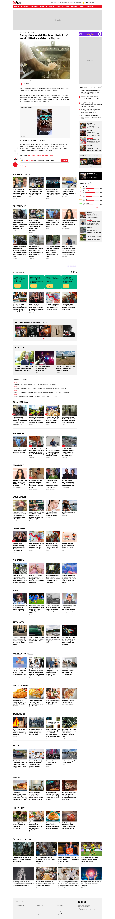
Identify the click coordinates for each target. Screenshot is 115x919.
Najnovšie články (20, 380)
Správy (16, 372)
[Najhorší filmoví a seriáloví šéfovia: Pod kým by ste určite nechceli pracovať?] (69, 662)
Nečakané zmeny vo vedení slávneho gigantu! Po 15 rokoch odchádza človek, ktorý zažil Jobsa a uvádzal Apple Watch (53, 452)
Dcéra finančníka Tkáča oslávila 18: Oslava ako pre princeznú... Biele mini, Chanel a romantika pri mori (36, 484)
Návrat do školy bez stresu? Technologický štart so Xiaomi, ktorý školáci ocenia (68, 546)
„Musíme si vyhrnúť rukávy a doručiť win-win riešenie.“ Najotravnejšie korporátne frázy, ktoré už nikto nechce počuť (36, 672)
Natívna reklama (40, 915)
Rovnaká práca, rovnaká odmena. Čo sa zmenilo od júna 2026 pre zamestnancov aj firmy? (19, 671)
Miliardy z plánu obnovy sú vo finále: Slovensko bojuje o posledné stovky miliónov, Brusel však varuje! (69, 578)
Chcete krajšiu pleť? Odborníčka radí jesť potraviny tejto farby (51, 513)
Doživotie (45, 156)
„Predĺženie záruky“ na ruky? (68, 513)
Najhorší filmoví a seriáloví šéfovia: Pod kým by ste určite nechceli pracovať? (68, 671)
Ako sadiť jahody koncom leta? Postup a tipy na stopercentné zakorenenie (20, 825)
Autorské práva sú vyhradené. (84, 906)
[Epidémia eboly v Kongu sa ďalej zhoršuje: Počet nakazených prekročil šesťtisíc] (20, 441)
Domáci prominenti (16, 487)
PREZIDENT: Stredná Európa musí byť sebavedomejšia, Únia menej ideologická (24, 368)
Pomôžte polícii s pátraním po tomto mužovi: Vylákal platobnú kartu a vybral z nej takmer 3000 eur (20, 420)
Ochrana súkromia (20, 907)
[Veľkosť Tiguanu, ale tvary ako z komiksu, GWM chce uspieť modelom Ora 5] (36, 630)
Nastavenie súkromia (20, 909)
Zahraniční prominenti (50, 489)
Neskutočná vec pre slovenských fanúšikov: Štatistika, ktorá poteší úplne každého (68, 306)
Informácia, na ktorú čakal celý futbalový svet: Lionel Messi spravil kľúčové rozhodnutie (20, 608)
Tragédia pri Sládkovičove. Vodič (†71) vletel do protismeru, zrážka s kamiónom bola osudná (20, 764)
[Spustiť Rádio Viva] (90, 33)
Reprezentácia (15, 612)
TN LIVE (16, 745)
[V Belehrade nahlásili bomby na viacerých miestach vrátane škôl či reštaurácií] (69, 182)
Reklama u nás (40, 905)
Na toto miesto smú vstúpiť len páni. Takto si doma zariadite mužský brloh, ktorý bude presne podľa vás (52, 796)
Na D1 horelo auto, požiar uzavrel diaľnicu (69, 762)
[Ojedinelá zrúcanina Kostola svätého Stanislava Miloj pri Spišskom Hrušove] (65, 358)
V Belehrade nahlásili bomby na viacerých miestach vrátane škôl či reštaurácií (69, 192)
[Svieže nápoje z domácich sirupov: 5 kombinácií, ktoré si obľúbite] (53, 693)
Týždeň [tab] (99, 87)
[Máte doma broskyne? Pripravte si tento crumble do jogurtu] (69, 693)
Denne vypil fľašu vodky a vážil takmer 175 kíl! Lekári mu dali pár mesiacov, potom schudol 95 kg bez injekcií (36, 515)
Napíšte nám (18, 913)
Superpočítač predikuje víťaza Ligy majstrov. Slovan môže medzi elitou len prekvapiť (35, 763)
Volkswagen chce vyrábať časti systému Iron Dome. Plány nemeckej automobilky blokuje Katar (69, 732)
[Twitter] (85, 902)
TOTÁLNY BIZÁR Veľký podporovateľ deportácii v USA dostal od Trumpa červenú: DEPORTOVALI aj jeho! (41, 392)
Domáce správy (20, 402)
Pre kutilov (19, 808)
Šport (42, 7)
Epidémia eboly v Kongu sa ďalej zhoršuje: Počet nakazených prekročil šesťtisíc (35, 384)
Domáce (16, 7)
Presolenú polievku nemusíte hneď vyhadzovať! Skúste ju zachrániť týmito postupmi (35, 826)
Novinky (31, 642)
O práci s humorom (33, 677)
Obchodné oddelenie (62, 909)
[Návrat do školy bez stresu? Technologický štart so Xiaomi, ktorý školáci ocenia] (69, 536)
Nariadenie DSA (19, 915)
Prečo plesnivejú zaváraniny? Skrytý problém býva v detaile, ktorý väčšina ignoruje (68, 825)
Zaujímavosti (50, 7)
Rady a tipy (48, 705)
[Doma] (80, 199)
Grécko (51, 156)
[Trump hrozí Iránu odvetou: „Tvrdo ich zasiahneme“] (53, 754)
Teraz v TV (82, 183)
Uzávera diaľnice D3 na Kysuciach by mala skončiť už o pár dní (53, 639)
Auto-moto (18, 622)
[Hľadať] (100, 6)
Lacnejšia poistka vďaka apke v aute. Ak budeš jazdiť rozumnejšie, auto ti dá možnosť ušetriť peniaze (20, 640)
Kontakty (60, 902)
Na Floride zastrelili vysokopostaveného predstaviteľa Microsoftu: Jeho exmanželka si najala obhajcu (20, 193)
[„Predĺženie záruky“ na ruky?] (69, 505)
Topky (29, 32)
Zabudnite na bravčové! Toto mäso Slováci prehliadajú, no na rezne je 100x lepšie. (36, 703)
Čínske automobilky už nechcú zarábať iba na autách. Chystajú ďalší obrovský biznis (35, 731)
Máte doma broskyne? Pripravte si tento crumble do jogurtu (68, 702)
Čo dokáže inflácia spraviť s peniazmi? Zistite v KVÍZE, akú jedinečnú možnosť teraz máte (53, 306)
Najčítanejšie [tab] (85, 87)
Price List (39, 913)
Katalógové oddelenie (62, 911)
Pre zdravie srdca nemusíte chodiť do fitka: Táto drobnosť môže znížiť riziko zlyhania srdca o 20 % (20, 515)
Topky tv (74, 7)
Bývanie (16, 777)
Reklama (39, 902)
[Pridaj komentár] (15, 148)
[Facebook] (79, 902)
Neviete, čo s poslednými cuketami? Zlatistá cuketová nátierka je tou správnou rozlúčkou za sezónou (53, 826)
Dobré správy (20, 528)
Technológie (19, 714)
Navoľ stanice (81, 208)
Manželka (38, 156)
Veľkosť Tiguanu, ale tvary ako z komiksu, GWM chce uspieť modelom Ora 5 (36, 639)
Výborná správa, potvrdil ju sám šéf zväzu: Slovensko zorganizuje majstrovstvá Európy (69, 608)
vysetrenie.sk (15, 520)
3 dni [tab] (93, 87)
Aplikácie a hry (49, 738)
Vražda (33, 156)
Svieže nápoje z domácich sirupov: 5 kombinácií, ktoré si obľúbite (53, 702)
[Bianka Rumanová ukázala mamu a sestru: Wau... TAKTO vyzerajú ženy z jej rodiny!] (20, 473)
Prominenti (34, 7)
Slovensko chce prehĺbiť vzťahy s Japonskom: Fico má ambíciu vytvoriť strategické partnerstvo (53, 419)
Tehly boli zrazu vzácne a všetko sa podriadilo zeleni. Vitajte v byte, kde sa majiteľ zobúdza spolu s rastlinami (69, 796)
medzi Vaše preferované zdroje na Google (39, 160)
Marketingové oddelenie (63, 913)
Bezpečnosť (15, 736)
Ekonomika (60, 7)
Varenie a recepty (22, 685)
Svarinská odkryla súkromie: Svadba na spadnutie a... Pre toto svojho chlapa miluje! (68, 483)
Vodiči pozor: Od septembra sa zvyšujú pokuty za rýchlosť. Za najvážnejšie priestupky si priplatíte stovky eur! (20, 578)
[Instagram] (82, 902)
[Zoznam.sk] (82, 909)
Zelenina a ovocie (16, 830)
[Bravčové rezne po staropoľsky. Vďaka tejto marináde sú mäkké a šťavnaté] (20, 693)
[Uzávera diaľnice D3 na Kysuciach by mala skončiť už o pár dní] (53, 630)
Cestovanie (58, 372)
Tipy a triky (15, 646)
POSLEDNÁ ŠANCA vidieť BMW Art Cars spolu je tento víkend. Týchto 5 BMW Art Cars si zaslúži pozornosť (69, 640)
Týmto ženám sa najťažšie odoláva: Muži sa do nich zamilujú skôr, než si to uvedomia (94, 176)
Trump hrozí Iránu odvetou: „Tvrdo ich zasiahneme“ (51, 762)
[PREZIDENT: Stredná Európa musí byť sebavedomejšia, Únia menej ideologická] (24, 358)
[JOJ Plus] (80, 203)
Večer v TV (92, 183)
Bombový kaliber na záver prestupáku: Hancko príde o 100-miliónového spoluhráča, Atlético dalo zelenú (36, 609)
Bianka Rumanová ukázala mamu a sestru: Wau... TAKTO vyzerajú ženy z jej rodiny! (36, 396)
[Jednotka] (80, 195)
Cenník (38, 911)
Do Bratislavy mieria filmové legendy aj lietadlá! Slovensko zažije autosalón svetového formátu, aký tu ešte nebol (20, 307)
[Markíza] (80, 187)
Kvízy (67, 7)
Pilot (29, 156)
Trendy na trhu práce (50, 677)
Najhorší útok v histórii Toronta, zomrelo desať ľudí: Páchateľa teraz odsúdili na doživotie (35, 192)
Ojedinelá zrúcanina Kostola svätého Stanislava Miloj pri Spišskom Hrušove (65, 368)
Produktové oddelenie (62, 907)
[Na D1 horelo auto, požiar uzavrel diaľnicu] (69, 754)
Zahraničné (24, 7)
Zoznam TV (20, 347)
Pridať (65, 160)
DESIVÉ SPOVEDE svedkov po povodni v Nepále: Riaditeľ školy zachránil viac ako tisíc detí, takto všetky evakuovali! (68, 452)
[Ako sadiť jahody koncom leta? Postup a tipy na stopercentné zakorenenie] (20, 816)
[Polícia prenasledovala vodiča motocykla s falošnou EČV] (44, 358)
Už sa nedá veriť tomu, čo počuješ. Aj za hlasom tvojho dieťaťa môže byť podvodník (20, 731)
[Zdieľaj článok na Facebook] (15, 153)
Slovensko (48, 612)
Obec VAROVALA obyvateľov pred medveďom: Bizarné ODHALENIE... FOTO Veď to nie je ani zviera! (94, 238)
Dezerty (63, 705)
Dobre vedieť (15, 312)
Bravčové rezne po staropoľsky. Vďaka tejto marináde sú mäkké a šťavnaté (19, 703)
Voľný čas (90, 7)
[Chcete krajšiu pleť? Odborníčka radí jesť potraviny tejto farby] (53, 505)
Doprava (47, 642)
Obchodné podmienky (41, 909)
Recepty (30, 831)
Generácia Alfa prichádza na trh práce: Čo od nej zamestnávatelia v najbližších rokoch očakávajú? (52, 672)
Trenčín (63, 424)
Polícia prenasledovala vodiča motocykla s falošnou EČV (42, 368)
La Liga (30, 614)
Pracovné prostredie (17, 676)
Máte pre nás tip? (61, 915)
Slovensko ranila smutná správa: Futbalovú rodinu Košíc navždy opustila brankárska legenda (53, 608)
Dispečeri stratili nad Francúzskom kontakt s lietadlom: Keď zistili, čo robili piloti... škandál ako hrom (53, 193)
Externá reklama (40, 907)
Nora (71, 2)
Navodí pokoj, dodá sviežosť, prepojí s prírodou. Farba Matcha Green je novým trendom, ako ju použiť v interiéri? (36, 796)
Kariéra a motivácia (23, 653)
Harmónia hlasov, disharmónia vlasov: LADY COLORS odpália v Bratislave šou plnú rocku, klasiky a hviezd (36, 307)
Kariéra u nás (18, 911)
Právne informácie (20, 905)
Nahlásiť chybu (23, 166)
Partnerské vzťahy (91, 173)
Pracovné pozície (18, 272)
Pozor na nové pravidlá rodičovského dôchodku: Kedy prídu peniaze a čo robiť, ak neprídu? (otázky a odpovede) (36, 578)
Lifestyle (81, 7)
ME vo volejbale (65, 612)
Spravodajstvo (60, 905)
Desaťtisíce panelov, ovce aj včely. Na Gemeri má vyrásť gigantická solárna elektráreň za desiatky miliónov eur (53, 578)
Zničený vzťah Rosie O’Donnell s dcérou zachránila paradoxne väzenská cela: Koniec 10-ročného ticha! (52, 484)
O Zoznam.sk (19, 902)
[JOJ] (80, 191)
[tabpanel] (90, 105)
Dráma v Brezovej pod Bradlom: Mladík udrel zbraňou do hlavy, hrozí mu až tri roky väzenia (68, 419)
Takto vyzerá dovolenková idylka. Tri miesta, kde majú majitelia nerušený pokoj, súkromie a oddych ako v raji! (20, 796)
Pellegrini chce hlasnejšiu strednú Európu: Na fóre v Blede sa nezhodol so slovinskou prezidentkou (40, 388)
